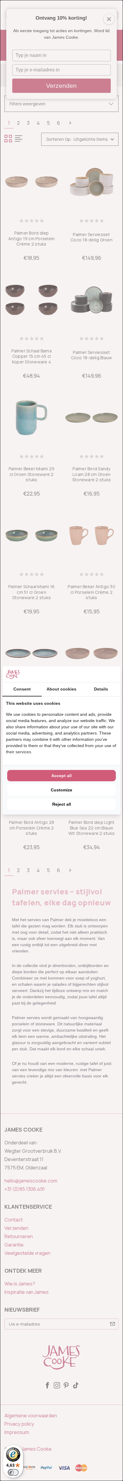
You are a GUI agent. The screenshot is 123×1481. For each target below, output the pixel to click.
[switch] (13, 1472)
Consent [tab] (22, 689)
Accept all (61, 775)
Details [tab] (101, 689)
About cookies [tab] (61, 689)
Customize (61, 790)
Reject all (61, 804)
